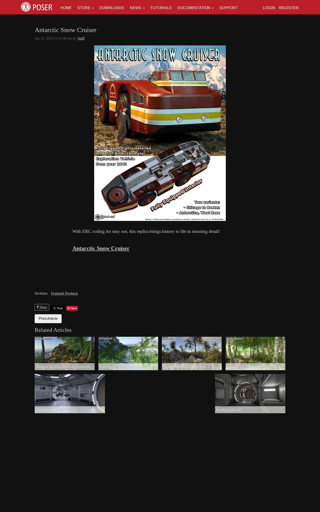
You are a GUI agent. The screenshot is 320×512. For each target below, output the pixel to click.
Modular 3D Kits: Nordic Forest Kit (252, 366)
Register (289, 8)
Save (74, 308)
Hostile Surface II (228, 409)
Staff (81, 38)
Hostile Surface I (47, 409)
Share (43, 307)
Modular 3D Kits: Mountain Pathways (63, 366)
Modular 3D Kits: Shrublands (184, 366)
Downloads (111, 8)
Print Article (48, 319)
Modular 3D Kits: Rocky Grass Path (125, 366)
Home (66, 8)
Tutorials (161, 8)
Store (83, 8)
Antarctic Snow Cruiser (101, 248)
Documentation (193, 8)
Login (269, 8)
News (135, 8)
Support (228, 8)
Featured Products (64, 293)
